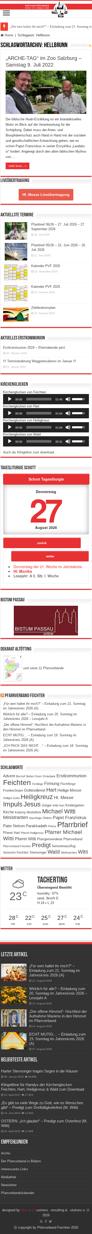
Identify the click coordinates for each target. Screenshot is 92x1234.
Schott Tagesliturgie (46, 479)
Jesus (32, 804)
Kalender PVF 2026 (45, 266)
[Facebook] (45, 1221)
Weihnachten (69, 852)
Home (8, 35)
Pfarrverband (72, 839)
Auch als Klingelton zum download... (30, 452)
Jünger (47, 805)
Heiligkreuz (37, 796)
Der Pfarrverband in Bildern (21, 1161)
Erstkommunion (71, 775)
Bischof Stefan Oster (29, 776)
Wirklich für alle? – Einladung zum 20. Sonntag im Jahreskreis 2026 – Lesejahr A (58, 993)
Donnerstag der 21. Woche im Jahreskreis (48, 566)
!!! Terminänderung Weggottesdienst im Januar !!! (39, 361)
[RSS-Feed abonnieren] (90, 46)
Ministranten (15, 817)
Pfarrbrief (72, 824)
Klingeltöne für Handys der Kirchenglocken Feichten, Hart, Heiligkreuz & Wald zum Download (42, 1086)
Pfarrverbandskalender (17, 1193)
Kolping (20, 812)
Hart (51, 790)
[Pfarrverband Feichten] (46, 9)
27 (45, 509)
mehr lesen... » (17, 166)
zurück (42, 543)
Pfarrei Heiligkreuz (32, 832)
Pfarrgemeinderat (49, 839)
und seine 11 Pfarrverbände (43, 668)
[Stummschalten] (68, 399)
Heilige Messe (69, 790)
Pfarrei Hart (11, 833)
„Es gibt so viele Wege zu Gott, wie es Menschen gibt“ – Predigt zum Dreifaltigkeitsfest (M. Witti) (42, 1105)
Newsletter (9, 1185)
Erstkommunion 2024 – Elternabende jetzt (34, 347)
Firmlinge (37, 783)
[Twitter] (50, 1221)
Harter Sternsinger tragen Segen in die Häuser (39, 1071)
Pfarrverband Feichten (25, 695)
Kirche (8, 812)
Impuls (12, 804)
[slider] (38, 399)
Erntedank (49, 776)
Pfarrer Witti (25, 839)
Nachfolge (35, 818)
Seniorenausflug (63, 846)
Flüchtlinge (68, 784)
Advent (9, 776)
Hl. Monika (23, 571)
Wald (54, 852)
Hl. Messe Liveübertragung (46, 195)
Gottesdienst (34, 790)
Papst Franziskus (69, 817)
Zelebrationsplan (43, 308)
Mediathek (34, 812)
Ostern (47, 818)
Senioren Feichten (16, 852)
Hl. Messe (63, 797)
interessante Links (14, 1169)
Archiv (5, 1153)
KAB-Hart (58, 805)
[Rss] (41, 1221)
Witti (83, 852)
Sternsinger (38, 852)
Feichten (17, 782)
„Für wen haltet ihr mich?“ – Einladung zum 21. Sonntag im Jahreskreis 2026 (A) (54, 970)
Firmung (51, 783)
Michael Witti (58, 811)
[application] (46, 399)
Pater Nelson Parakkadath (25, 826)
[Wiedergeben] (9, 399)
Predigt (41, 845)
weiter (50, 556)
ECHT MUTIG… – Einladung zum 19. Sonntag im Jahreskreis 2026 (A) (57, 1039)
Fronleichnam (13, 790)
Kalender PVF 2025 (45, 287)
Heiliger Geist (11, 798)
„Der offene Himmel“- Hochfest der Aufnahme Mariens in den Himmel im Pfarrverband (58, 1016)
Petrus (52, 826)
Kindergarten (74, 805)
